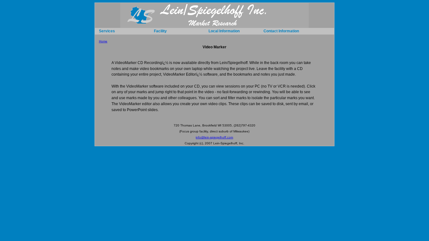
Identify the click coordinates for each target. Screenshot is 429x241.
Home (103, 41)
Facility (160, 31)
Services (107, 31)
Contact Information (281, 31)
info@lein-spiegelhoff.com (214, 137)
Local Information (224, 31)
